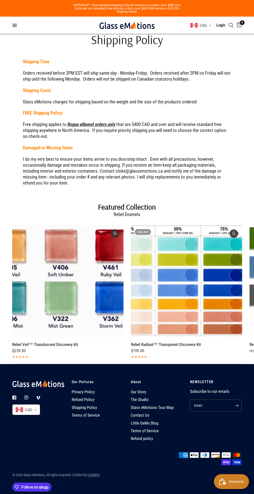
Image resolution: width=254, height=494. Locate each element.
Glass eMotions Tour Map (152, 407)
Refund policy (142, 438)
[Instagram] (29, 397)
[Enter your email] (237, 405)
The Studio (140, 399)
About (136, 382)
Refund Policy (83, 399)
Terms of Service (86, 415)
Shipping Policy (84, 407)
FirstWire (94, 475)
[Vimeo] (41, 397)
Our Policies (83, 382)
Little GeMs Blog (144, 423)
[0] (238, 25)
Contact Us (140, 415)
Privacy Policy (83, 392)
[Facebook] (17, 397)
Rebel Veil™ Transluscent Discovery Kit (45, 344)
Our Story (138, 392)
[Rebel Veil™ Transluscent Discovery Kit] (68, 281)
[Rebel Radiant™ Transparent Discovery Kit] (186, 281)
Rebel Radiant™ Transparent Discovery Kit (166, 344)
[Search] (231, 25)
